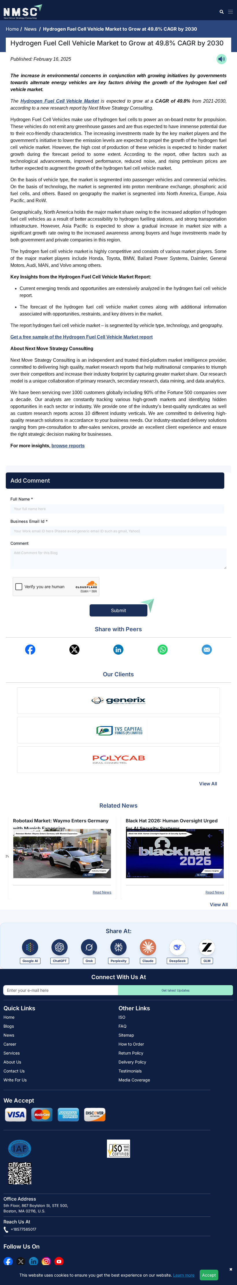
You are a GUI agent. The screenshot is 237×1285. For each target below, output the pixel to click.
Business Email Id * (29, 521)
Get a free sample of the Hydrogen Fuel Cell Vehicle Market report (81, 337)
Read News (102, 892)
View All (208, 783)
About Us (12, 1061)
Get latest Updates (176, 990)
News (31, 29)
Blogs (8, 1026)
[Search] (221, 11)
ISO (121, 1017)
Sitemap (126, 1035)
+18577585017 (23, 1229)
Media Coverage (134, 1079)
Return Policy (130, 1052)
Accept (209, 1275)
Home (13, 29)
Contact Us (14, 1070)
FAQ (122, 1026)
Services (11, 1052)
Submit (118, 610)
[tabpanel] (62, 856)
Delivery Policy (132, 1061)
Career (9, 1044)
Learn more (184, 1275)
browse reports (68, 445)
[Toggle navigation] (229, 11)
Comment (19, 543)
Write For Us (15, 1079)
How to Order (131, 1044)
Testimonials (130, 1070)
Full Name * (21, 498)
